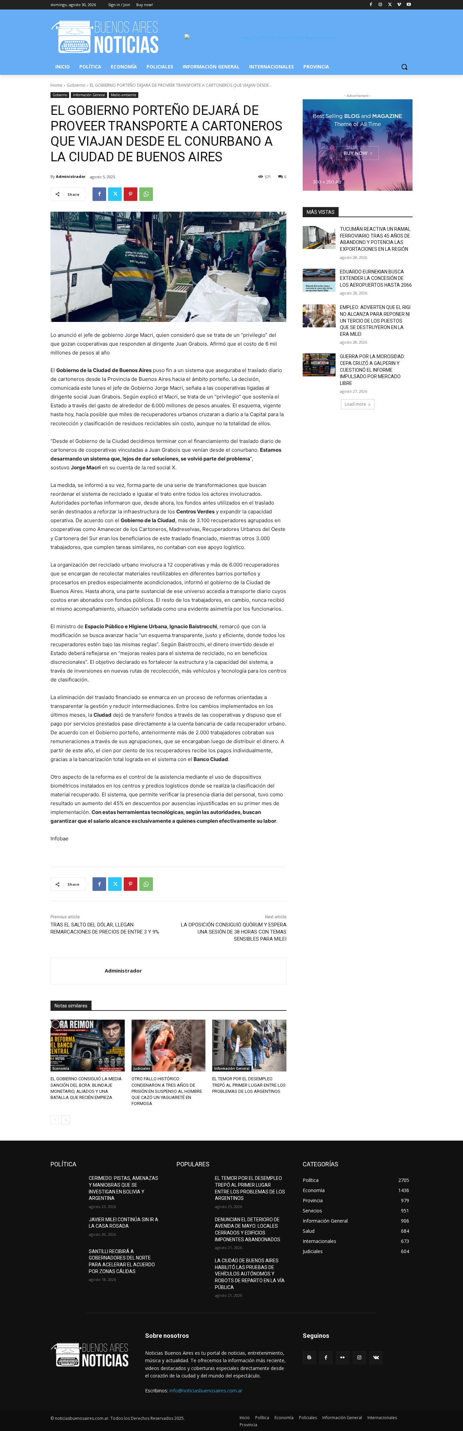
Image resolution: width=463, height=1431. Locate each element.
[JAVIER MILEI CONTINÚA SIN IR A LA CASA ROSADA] (67, 1228)
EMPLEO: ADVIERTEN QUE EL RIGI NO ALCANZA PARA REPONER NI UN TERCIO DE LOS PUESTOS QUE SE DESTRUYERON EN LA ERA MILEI (375, 320)
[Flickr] (342, 1357)
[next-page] (65, 1120)
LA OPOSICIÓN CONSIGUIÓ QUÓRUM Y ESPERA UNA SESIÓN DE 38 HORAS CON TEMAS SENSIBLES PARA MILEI (233, 932)
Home (56, 85)
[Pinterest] (130, 194)
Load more (355, 404)
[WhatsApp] (146, 194)
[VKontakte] (376, 1357)
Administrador (70, 176)
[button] (404, 67)
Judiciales (142, 1068)
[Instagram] (380, 5)
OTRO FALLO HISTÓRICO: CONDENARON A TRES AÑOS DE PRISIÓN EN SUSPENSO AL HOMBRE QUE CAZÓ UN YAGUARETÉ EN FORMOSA (167, 1091)
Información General (89, 95)
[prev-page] (55, 1120)
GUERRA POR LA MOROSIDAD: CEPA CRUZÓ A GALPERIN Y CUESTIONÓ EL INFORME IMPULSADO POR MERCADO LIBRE (372, 370)
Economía (61, 1068)
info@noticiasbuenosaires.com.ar (205, 1390)
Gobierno (76, 85)
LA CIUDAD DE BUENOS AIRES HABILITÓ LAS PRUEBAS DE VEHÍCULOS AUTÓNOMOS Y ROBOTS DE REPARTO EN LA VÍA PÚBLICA (250, 1274)
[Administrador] (78, 971)
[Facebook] (371, 5)
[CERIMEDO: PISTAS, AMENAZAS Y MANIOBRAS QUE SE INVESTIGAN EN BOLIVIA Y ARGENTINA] (67, 1186)
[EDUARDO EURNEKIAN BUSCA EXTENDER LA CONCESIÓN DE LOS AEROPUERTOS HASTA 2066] (319, 280)
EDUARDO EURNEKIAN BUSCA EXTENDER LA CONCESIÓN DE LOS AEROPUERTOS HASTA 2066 (376, 278)
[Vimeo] (399, 5)
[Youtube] (408, 5)
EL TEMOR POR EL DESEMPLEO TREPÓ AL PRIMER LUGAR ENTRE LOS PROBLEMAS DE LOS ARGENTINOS (249, 1084)
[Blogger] (309, 1357)
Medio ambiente (123, 95)
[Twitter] (390, 5)
